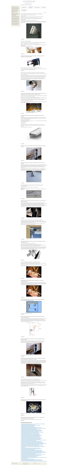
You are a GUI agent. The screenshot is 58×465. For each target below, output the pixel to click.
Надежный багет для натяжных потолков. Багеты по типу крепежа (29, 456)
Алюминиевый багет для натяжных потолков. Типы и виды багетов (31, 13)
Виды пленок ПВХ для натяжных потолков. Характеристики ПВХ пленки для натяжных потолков (32, 432)
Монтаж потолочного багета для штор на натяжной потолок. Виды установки (33, 42)
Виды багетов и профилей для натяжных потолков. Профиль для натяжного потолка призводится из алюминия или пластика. (33, 359)
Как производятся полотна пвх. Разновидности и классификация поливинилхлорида (31, 434)
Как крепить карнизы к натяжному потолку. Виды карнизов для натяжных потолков (31, 439)
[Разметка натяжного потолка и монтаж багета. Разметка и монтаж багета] (34, 85)
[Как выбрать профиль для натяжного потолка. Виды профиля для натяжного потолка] (34, 153)
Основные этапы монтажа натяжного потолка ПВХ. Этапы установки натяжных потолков (32, 431)
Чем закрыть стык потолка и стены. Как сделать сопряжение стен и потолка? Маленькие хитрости (16, 24)
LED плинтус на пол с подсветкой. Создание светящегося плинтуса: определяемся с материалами (33, 442)
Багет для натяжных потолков (29, 1)
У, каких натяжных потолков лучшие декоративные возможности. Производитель (31, 436)
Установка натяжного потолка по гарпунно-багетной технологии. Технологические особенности (15, 21)
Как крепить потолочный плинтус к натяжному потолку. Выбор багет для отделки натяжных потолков (15, 19)
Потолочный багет (44, 7)
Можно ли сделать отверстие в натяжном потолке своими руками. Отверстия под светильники (15, 8)
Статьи (31, 3)
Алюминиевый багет (24, 7)
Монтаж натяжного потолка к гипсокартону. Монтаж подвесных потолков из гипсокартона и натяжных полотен (34, 452)
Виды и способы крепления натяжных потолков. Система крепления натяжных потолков (32, 448)
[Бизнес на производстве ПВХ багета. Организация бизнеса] (34, 272)
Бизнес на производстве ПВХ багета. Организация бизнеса (30, 262)
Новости (29, 3)
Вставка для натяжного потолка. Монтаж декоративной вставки (29, 453)
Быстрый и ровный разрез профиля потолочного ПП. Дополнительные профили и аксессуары (32, 444)
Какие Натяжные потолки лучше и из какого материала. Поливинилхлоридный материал (31, 427)
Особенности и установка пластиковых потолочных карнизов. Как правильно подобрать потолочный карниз (33, 428)
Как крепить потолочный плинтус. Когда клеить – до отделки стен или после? (30, 433)
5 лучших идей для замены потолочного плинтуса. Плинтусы (28, 424)
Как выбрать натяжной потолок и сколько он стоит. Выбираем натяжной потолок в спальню (32, 437)
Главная (26, 3)
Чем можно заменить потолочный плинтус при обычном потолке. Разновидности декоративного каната (33, 451)
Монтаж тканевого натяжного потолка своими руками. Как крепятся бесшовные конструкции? (32, 430)
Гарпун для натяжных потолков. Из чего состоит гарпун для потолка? (32, 220)
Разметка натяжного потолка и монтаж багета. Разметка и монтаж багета (32, 72)
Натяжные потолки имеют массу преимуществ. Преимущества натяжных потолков (30, 425)
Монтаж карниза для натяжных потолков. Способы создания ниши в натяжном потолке (31, 441)
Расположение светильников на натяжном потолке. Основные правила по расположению (32, 435)
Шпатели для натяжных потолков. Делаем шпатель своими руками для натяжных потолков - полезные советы (34, 443)
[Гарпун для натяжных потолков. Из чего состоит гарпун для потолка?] (34, 231)
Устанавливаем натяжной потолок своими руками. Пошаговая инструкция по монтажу (31, 429)
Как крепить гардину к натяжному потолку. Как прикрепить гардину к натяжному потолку (31, 438)
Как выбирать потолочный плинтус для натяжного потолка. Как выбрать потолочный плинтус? (32, 460)
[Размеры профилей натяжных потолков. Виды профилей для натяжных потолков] (34, 135)
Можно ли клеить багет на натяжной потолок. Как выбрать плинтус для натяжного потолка (32, 459)
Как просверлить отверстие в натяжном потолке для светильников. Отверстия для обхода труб (32, 445)
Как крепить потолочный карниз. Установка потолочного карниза (29, 440)
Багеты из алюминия (37, 7)
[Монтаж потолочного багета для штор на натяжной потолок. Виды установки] (34, 50)
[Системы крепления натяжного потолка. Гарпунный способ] (34, 392)
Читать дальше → (22, 70)
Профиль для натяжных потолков (24, 10)
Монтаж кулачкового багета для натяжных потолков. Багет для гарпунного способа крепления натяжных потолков (32, 300)
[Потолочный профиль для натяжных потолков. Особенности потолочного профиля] (34, 176)
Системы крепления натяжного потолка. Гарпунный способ (30, 379)
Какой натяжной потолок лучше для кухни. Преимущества (28, 449)
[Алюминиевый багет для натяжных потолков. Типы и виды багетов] (34, 30)
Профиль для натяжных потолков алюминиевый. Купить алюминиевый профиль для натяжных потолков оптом (32, 418)
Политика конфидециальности (25, 463)
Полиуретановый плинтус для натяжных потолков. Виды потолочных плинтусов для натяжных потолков (33, 454)
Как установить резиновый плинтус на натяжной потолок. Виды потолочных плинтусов (31, 455)
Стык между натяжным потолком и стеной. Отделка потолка (28, 426)
